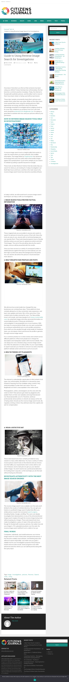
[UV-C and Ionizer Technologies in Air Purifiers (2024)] (24, 585)
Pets (52, 145)
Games (52, 128)
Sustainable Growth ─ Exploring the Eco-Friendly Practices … (60, 82)
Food (52, 126)
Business (14, 21)
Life (51, 138)
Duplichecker (28, 156)
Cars (52, 118)
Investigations (16, 574)
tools (5, 576)
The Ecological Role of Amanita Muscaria (60, 93)
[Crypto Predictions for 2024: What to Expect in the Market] (24, 601)
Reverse (30, 574)
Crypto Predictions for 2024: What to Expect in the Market (24, 608)
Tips (52, 157)
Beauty (52, 111)
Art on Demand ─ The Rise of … (60, 75)
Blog (52, 113)
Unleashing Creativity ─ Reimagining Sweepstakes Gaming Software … (60, 69)
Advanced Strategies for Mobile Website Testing (36, 592)
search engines (32, 512)
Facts (52, 122)
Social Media (54, 151)
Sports (49, 21)
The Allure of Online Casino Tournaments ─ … (60, 101)
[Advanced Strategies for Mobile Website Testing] (37, 585)
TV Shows (53, 161)
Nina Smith (8, 63)
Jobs (35, 21)
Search (36, 574)
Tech (56, 21)
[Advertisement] (23, 77)
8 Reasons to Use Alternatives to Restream (8, 608)
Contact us (8, 1)
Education (53, 120)
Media (42, 21)
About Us (3, 1)
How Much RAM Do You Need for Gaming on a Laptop (36, 608)
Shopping (53, 149)
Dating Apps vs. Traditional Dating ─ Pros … (60, 62)
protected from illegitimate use (23, 111)
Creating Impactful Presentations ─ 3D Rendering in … (59, 56)
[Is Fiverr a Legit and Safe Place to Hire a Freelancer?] (10, 585)
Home (6, 21)
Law (52, 136)
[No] (67, 678)
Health (22, 21)
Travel (63, 21)
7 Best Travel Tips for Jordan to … (60, 43)
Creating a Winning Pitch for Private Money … (59, 50)
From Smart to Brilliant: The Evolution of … (58, 88)
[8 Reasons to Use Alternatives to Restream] (10, 601)
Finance (53, 124)
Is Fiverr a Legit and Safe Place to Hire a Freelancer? (9, 592)
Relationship (54, 147)
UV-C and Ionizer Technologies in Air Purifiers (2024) (22, 592)
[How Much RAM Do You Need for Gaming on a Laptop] (37, 601)
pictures (24, 574)
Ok (34, 680)
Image (9, 574)
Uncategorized (54, 163)
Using (10, 576)
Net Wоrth (53, 142)
